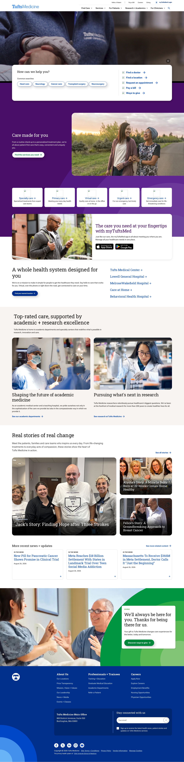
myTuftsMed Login (165, 2)
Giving (148, 2)
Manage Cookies (135, 751)
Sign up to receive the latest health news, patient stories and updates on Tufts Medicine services (144, 729)
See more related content (157, 546)
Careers (140, 2)
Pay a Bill (131, 2)
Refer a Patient (116, 2)
